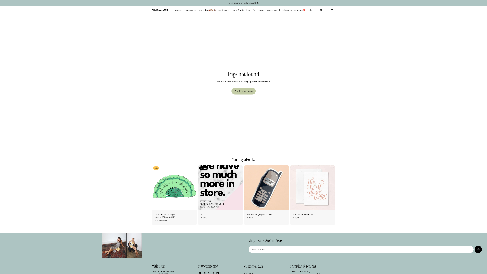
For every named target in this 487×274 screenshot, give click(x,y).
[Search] (321, 10)
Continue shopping (243, 91)
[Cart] (332, 10)
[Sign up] (478, 249)
